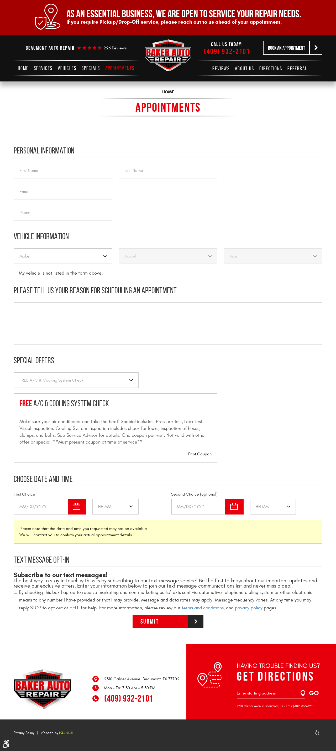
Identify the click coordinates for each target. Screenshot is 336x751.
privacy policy (248, 608)
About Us (244, 68)
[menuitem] (23, 68)
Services (43, 68)
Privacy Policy (24, 733)
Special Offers (34, 360)
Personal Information (44, 150)
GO (314, 693)
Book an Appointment (286, 48)
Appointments (119, 68)
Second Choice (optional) (194, 494)
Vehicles (67, 68)
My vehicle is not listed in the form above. (61, 273)
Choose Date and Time (43, 479)
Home (23, 68)
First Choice (24, 494)
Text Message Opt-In (41, 559)
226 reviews (115, 48)
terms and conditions (203, 608)
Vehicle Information (41, 236)
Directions (270, 68)
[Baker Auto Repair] (168, 55)
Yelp (317, 732)
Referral (297, 68)
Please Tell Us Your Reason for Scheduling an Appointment (95, 290)
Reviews (221, 68)
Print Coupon (200, 454)
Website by (50, 733)
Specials (91, 68)
